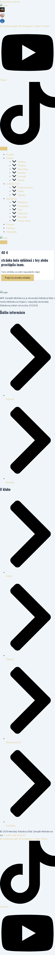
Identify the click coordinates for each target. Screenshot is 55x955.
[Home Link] (4, 237)
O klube (10, 158)
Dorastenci (23, 206)
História (22, 172)
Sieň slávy (23, 169)
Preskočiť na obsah (9, 1)
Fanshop (10, 228)
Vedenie (22, 161)
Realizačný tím (25, 187)
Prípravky (22, 213)
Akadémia (11, 198)
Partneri (10, 224)
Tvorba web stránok (14, 835)
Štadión (22, 165)
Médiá (21, 180)
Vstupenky (11, 231)
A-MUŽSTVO (13, 183)
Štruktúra (22, 202)
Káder (21, 191)
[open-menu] (3, 148)
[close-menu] (3, 242)
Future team (24, 220)
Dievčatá (22, 217)
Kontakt (22, 176)
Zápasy (22, 195)
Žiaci (20, 209)
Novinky (10, 154)
